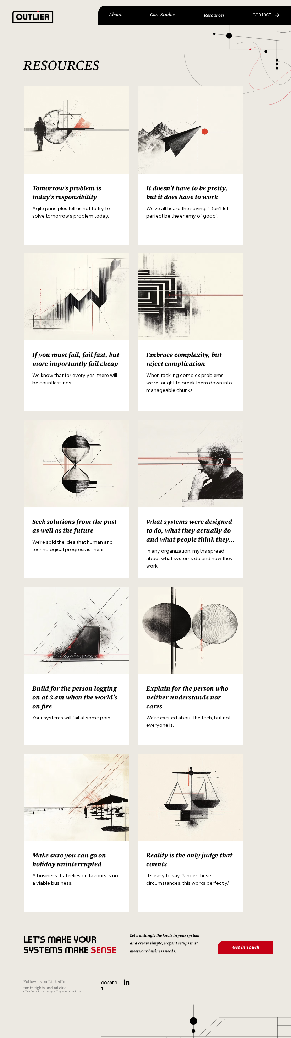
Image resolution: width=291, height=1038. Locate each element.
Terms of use (73, 992)
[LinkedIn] (126, 982)
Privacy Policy (52, 992)
